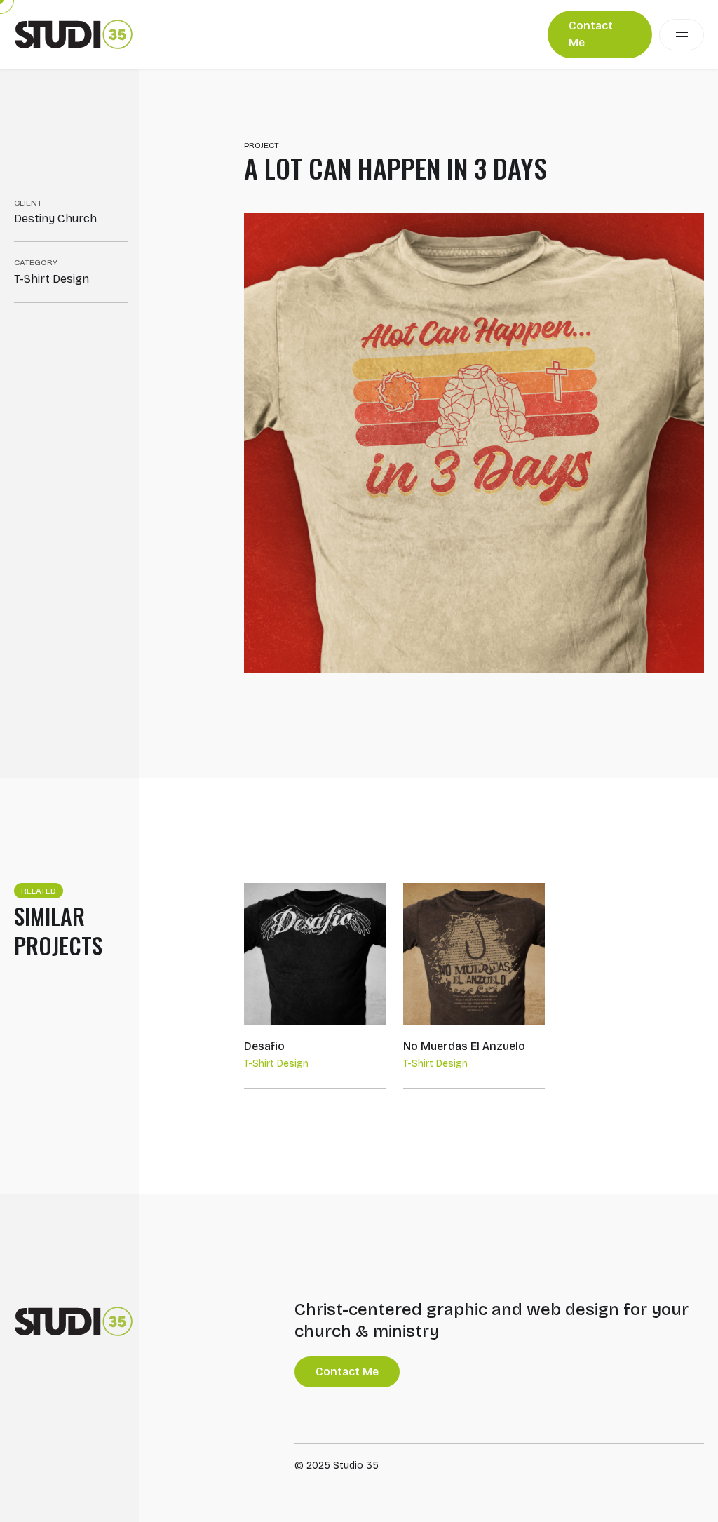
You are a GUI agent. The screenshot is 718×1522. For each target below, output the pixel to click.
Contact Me (591, 34)
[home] (74, 34)
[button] (681, 34)
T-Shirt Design (51, 278)
